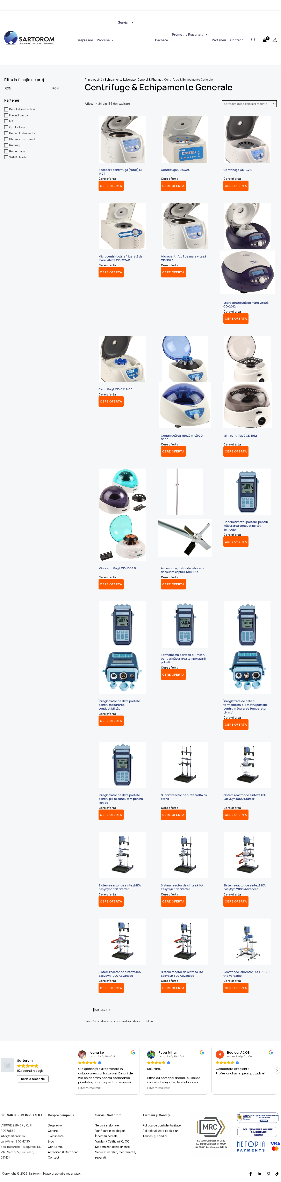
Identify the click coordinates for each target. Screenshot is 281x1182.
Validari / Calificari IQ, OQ (112, 1141)
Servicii (123, 22)
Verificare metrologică (110, 1130)
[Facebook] (250, 1174)
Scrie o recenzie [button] (33, 1079)
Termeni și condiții (155, 1136)
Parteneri (219, 40)
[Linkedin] (259, 1174)
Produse (103, 40)
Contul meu (55, 1146)
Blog (51, 1141)
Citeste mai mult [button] (90, 1088)
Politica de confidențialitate (162, 1125)
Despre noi (85, 40)
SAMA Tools (17, 157)
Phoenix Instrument (22, 139)
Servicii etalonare (107, 1125)
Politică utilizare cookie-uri (161, 1130)
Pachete (161, 40)
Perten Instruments (22, 133)
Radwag (14, 145)
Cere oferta (111, 186)
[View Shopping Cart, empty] (264, 37)
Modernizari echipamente (112, 1146)
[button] (277, 1070)
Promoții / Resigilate (187, 35)
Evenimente (56, 1136)
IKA (11, 121)
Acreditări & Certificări (63, 1152)
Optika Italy (17, 127)
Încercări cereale (106, 1136)
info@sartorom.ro (13, 1136)
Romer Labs (17, 151)
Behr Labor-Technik (22, 109)
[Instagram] (268, 1174)
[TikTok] (277, 1174)
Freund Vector (19, 115)
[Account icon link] (274, 40)
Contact (236, 40)
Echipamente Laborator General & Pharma (133, 79)
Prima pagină (93, 79)
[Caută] (253, 40)
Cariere (53, 1130)
